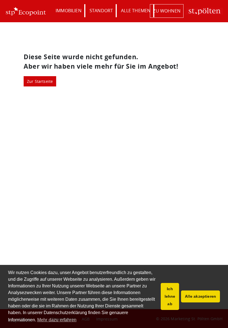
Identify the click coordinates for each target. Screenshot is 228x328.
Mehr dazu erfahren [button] (56, 319)
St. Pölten (204, 11)
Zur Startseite (40, 81)
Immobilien (68, 11)
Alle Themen (135, 11)
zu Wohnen (166, 11)
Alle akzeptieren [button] (200, 296)
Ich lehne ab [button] (170, 296)
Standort (101, 11)
